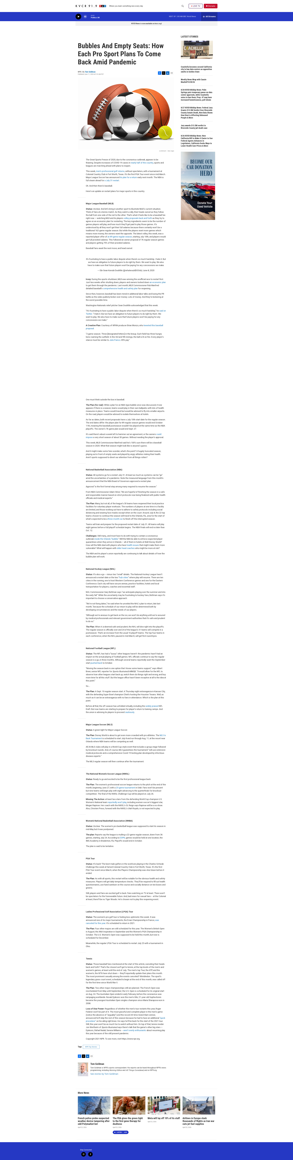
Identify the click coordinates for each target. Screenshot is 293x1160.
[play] (78, 16)
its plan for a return (128, 177)
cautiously (129, 712)
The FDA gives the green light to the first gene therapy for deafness (128, 1121)
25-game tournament (125, 787)
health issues (132, 545)
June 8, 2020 (148, 270)
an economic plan (157, 282)
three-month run (115, 519)
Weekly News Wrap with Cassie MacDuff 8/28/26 (193, 80)
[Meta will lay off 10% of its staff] (164, 1105)
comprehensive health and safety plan (120, 288)
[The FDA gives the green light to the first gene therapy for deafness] (129, 1105)
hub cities (123, 577)
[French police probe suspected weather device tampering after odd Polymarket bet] (94, 1105)
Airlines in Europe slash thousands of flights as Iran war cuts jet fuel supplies (198, 1121)
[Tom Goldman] (83, 1069)
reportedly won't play (117, 802)
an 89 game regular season (119, 236)
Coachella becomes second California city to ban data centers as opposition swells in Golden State (196, 69)
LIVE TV (196, 6)
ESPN (122, 838)
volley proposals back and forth (137, 218)
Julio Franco (114, 340)
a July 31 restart (111, 180)
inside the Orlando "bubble (106, 539)
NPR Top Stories (91, 1047)
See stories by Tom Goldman (104, 1073)
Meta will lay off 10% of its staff (164, 1118)
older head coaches (125, 548)
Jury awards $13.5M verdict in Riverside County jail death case (194, 126)
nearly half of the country (141, 163)
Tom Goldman (90, 72)
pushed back (96, 663)
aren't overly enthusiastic (134, 1030)
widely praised (152, 706)
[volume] (85, 16)
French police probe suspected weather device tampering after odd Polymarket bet (94, 1121)
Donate (211, 6)
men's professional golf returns (110, 171)
